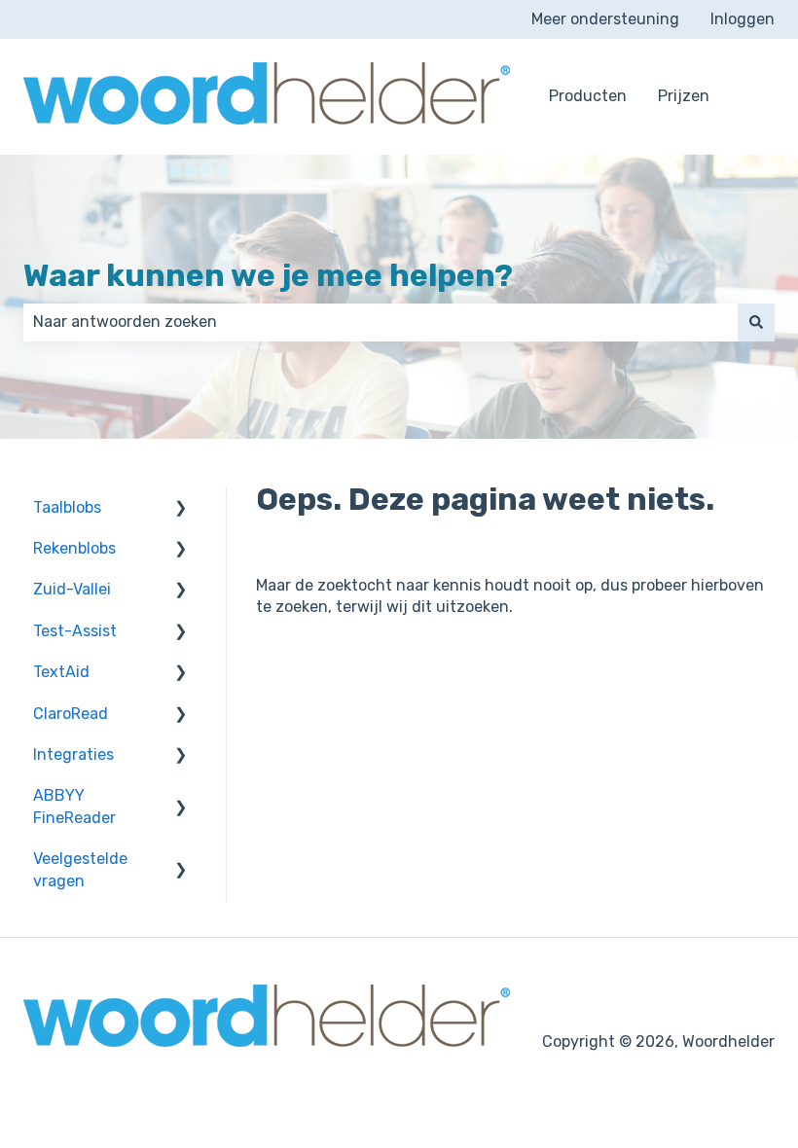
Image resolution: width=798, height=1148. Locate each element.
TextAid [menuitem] (61, 672)
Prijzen (683, 96)
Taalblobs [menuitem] (67, 507)
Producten (588, 96)
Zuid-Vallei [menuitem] (72, 589)
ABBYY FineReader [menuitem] (74, 806)
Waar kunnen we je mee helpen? (268, 275)
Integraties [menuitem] (73, 754)
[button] (181, 509)
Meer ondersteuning (605, 19)
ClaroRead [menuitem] (70, 713)
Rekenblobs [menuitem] (74, 548)
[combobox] (380, 322)
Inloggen (742, 19)
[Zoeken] (756, 322)
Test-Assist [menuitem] (75, 631)
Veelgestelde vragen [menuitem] (80, 869)
